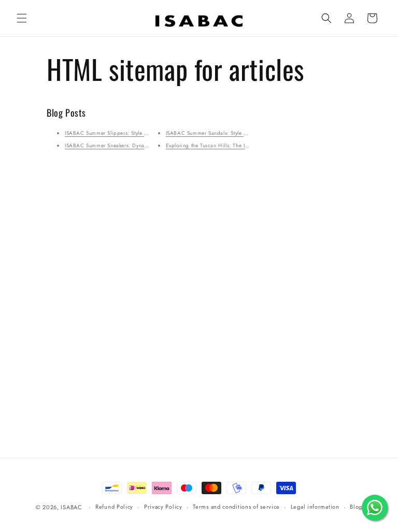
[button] (21, 18)
